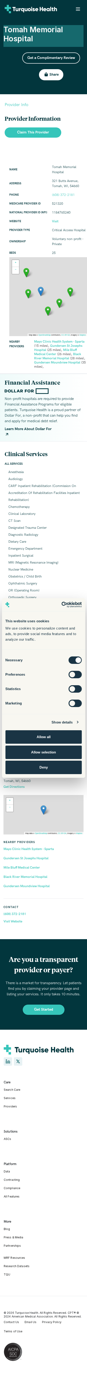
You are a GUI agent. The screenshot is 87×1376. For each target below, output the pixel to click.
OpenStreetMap (41, 833)
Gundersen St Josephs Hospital (25, 858)
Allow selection (43, 752)
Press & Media (13, 1237)
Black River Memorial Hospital (25, 877)
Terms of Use (13, 1331)
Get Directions (14, 787)
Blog (7, 1229)
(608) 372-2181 (14, 914)
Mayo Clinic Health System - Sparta (28, 849)
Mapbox (79, 833)
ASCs (7, 1139)
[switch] (75, 674)
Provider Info (16, 104)
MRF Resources (14, 1257)
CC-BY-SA (62, 833)
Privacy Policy (51, 1322)
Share (54, 74)
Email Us (30, 1322)
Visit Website (12, 921)
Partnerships (12, 1245)
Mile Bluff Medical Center (21, 868)
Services (10, 1098)
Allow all (44, 737)
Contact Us (11, 1322)
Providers (10, 1106)
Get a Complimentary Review (51, 58)
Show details (62, 722)
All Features (11, 1196)
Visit (55, 221)
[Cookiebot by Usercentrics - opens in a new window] (62, 605)
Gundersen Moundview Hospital (26, 886)
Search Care (12, 1089)
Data (7, 1171)
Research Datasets (16, 1266)
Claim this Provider (33, 132)
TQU (7, 1274)
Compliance (12, 1188)
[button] (43, 810)
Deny (43, 767)
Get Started (43, 1009)
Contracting (12, 1179)
